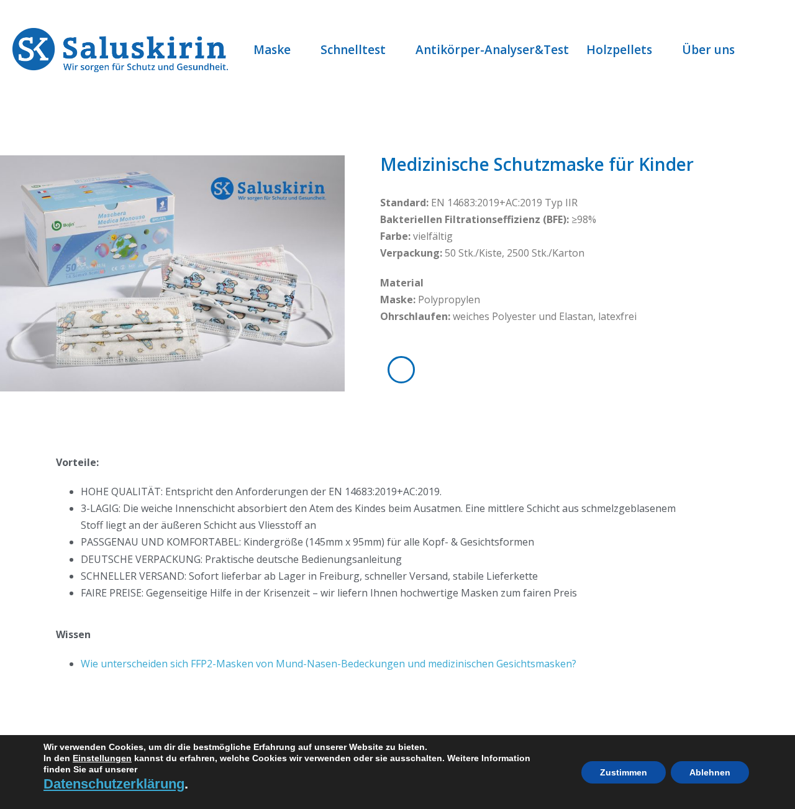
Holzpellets (619, 50)
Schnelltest (353, 50)
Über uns (708, 50)
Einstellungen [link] (102, 758)
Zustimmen (623, 772)
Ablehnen (709, 772)
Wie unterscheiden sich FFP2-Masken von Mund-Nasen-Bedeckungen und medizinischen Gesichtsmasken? (328, 663)
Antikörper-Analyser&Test (492, 50)
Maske (272, 50)
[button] (769, 50)
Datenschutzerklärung (113, 784)
